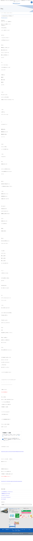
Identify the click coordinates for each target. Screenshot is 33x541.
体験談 (19, 530)
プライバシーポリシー (8, 533)
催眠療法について (8, 529)
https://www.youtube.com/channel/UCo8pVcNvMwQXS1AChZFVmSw (12, 451)
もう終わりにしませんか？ (5, 495)
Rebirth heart (30, 533)
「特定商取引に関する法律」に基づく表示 (17, 533)
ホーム (4, 529)
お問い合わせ (26, 512)
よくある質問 (15, 530)
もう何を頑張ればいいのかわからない (7, 491)
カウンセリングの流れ (27, 529)
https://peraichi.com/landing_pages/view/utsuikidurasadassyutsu (11, 481)
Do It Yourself (3, 499)
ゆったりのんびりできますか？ (6, 497)
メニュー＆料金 (15, 529)
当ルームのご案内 (20, 529)
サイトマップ (2, 533)
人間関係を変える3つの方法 (5, 493)
